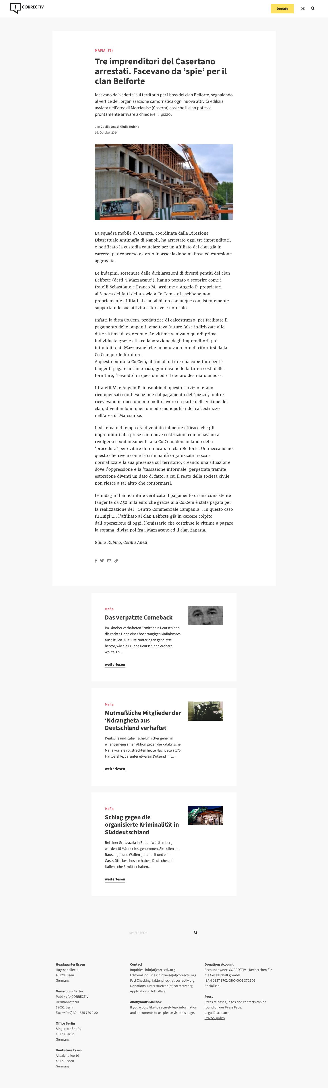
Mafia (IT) (104, 50)
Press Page (233, 1007)
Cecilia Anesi (110, 126)
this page (187, 1012)
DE (303, 8)
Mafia (109, 609)
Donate (282, 8)
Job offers (158, 991)
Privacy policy (215, 1018)
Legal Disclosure (217, 1012)
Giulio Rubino (129, 126)
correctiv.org (27, 8)
